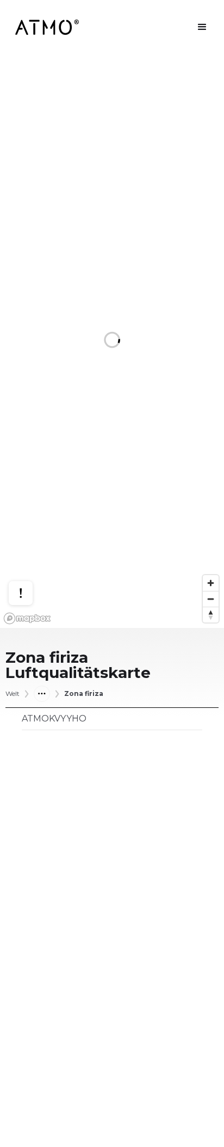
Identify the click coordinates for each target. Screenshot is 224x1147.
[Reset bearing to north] (211, 614)
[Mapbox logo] (27, 618)
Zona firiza (83, 694)
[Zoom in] (211, 583)
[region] (112, 341)
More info (31, 551)
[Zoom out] (211, 599)
